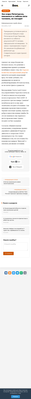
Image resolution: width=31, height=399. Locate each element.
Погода (19, 1)
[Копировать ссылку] (25, 272)
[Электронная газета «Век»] (15, 5)
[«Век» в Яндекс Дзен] (15, 162)
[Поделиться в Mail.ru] (13, 272)
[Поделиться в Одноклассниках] (9, 272)
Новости (4, 1)
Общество (6, 10)
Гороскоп (25, 1)
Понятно (15, 396)
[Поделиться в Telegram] (17, 272)
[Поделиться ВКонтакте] (6, 272)
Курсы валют (11, 1)
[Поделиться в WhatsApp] (21, 272)
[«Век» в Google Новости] (15, 157)
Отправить (8, 253)
